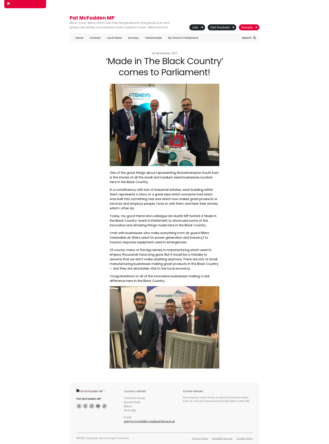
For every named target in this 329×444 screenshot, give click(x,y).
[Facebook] (85, 406)
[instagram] (91, 406)
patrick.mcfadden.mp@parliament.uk (149, 421)
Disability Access (222, 438)
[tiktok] (104, 406)
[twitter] (79, 406)
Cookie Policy (244, 438)
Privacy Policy (200, 438)
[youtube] (98, 406)
